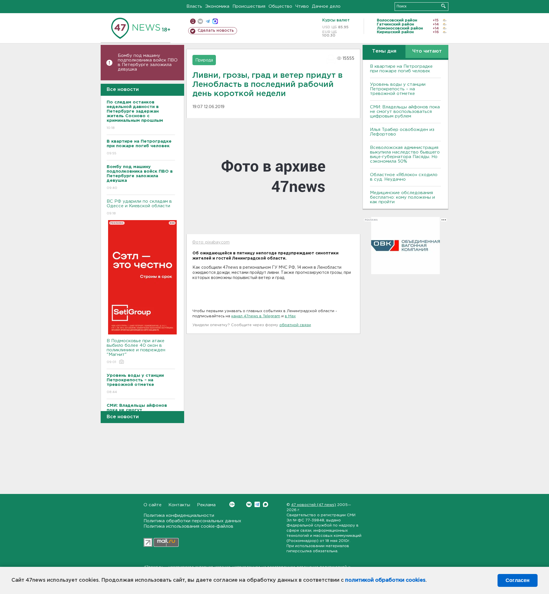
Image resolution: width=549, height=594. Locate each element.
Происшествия (248, 6)
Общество (280, 6)
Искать (443, 6)
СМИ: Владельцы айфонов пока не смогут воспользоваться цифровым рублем (405, 111)
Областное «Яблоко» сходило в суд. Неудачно (403, 177)
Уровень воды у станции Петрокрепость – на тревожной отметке (397, 89)
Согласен (518, 580)
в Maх (290, 316)
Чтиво (302, 6)
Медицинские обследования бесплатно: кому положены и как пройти (402, 197)
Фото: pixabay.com (211, 242)
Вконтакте (249, 504)
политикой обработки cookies (385, 580)
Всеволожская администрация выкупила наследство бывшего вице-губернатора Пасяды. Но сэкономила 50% (405, 154)
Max (265, 504)
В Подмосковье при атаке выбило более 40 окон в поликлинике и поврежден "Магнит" (136, 351)
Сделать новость (216, 30)
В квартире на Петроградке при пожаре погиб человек (401, 69)
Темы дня (384, 51)
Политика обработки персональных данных (192, 521)
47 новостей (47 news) (313, 505)
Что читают (427, 51)
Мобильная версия (193, 21)
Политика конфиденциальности (179, 515)
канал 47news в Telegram (255, 316)
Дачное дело (326, 6)
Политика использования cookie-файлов (188, 526)
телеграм (207, 21)
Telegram (257, 504)
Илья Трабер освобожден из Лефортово (402, 132)
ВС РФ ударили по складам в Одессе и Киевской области (139, 207)
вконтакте (200, 21)
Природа (204, 60)
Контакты (179, 505)
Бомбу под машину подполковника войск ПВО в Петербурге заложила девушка (148, 62)
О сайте (153, 505)
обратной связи (295, 325)
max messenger (215, 21)
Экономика (217, 6)
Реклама (206, 505)
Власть (194, 6)
